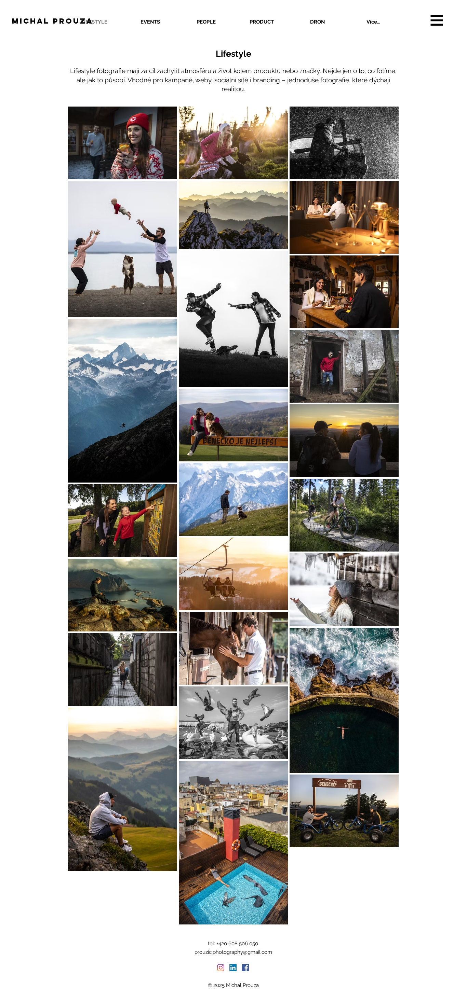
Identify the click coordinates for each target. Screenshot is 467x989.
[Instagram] (220, 967)
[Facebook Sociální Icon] (245, 967)
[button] (437, 20)
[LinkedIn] (233, 967)
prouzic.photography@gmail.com (233, 952)
